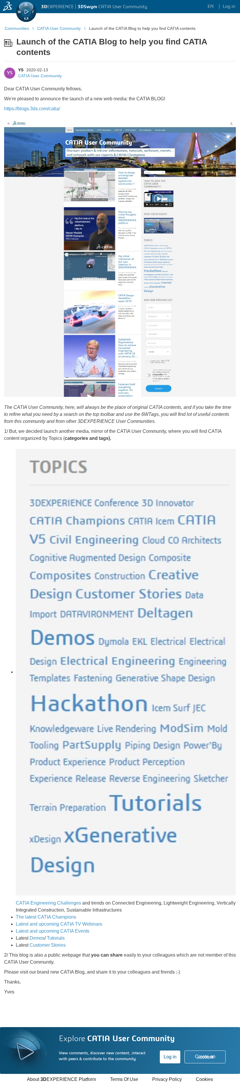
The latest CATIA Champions (46, 916)
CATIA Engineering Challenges (48, 902)
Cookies (204, 1079)
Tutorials (56, 938)
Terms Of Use (124, 1079)
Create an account (205, 1057)
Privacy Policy (167, 1079)
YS (20, 70)
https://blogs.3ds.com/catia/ (32, 108)
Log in (170, 1056)
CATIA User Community (40, 75)
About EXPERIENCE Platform (61, 1079)
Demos (37, 938)
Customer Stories (48, 945)
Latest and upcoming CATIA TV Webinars (59, 924)
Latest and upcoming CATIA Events (52, 931)
